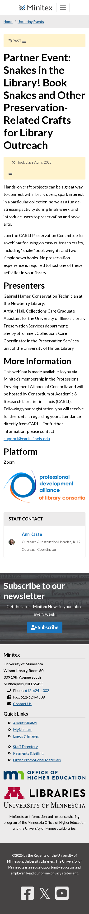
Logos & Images (26, 736)
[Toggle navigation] (63, 7)
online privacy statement (59, 873)
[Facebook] (27, 893)
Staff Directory (25, 746)
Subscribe (47, 627)
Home (8, 22)
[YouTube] (62, 893)
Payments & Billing (28, 753)
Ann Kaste (32, 534)
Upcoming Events (31, 22)
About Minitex (25, 723)
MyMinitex (22, 729)
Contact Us (22, 703)
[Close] (24, 42)
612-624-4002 (37, 690)
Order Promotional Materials (37, 759)
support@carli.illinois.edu (27, 438)
